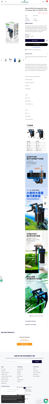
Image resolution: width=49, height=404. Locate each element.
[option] (12, 32)
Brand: (26, 15)
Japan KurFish (35, 15)
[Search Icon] (7, 1)
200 (27, 49)
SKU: (26, 17)
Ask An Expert (40, 315)
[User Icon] (43, 1)
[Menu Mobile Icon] (2, 1)
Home (2, 4)
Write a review (24, 344)
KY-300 (27, 36)
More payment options (36, 47)
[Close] (24, 388)
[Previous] (2, 60)
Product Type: (27, 20)
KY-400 (32, 36)
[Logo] (25, 1)
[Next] (23, 60)
